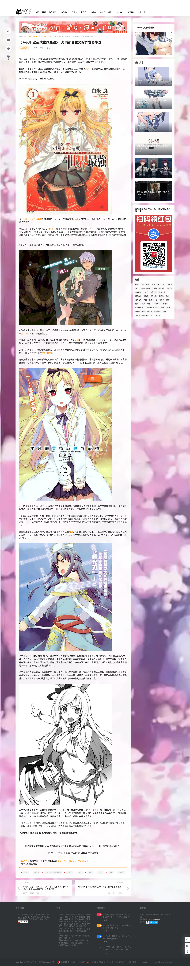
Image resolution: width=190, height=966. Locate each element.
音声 (152, 315)
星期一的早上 (140, 308)
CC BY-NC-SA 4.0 (69, 929)
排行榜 (161, 300)
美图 (73, 12)
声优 (145, 300)
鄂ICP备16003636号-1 (47, 962)
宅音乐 (83, 12)
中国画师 (138, 292)
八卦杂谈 (46, 36)
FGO (153, 284)
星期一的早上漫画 (153, 308)
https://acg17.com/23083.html (73, 861)
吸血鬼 (49, 353)
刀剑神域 (162, 292)
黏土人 (158, 315)
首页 (29, 36)
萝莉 (44, 353)
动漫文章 (52, 12)
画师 (143, 312)
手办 (155, 300)
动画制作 (153, 296)
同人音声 (138, 300)
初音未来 (138, 296)
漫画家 (137, 312)
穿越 (76, 340)
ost (136, 288)
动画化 (76, 219)
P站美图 (169, 288)
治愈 (71, 531)
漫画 (168, 308)
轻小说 (51, 228)
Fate (147, 284)
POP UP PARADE (146, 288)
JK (163, 284)
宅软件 (64, 12)
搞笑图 (142, 304)
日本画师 (164, 304)
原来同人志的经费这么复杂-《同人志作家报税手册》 (100, 886)
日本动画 (156, 304)
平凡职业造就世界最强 (31, 219)
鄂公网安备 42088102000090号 (73, 962)
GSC (158, 284)
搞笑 (136, 304)
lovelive (169, 284)
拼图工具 (141, 12)
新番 (148, 304)
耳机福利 (157, 312)
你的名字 (153, 292)
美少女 (88, 68)
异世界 (24, 333)
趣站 (110, 12)
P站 (155, 288)
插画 (167, 300)
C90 (142, 284)
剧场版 (146, 296)
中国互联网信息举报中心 (99, 962)
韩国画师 (145, 315)
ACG (137, 284)
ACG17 (24, 861)
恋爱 (150, 300)
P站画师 (162, 288)
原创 (167, 296)
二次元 (146, 292)
